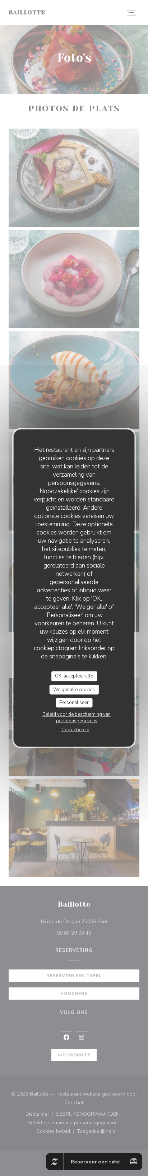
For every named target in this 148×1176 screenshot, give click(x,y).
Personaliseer (74, 702)
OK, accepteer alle (74, 676)
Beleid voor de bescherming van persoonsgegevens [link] (76, 717)
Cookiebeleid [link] (75, 729)
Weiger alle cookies (74, 689)
